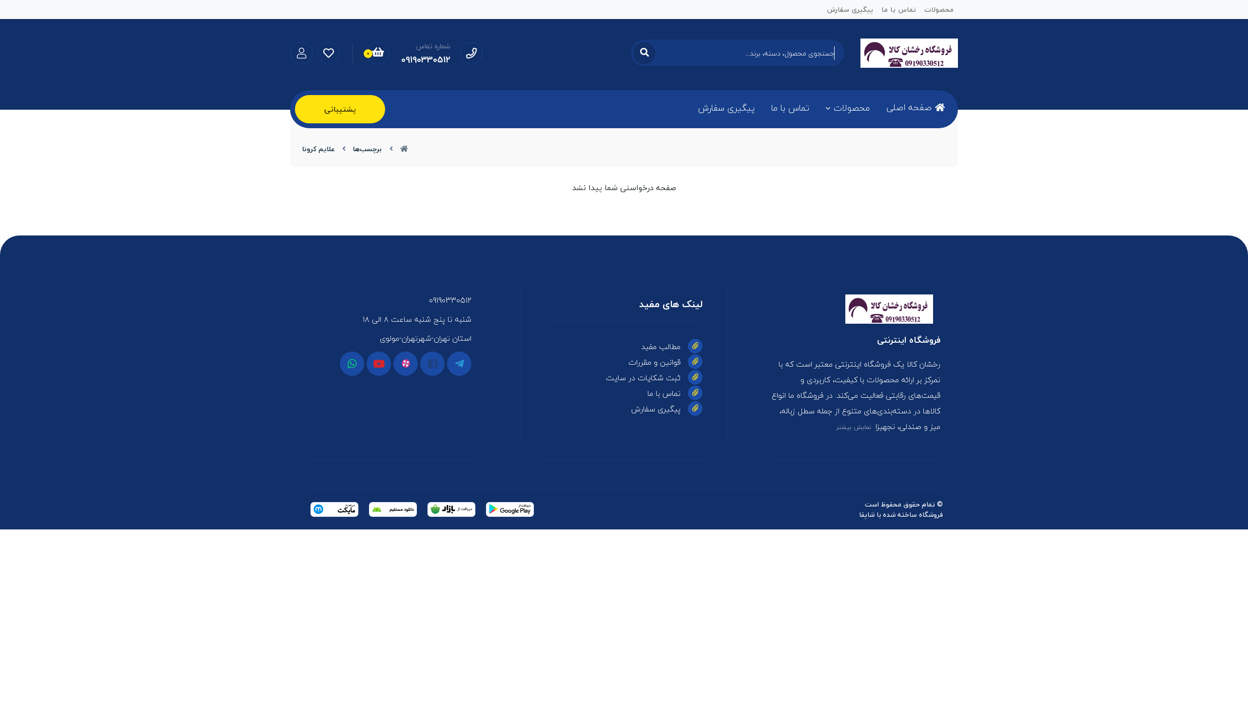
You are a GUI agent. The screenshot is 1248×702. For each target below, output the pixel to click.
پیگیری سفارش (726, 108)
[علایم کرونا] (855, 309)
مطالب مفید (661, 346)
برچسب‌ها (367, 149)
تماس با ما (790, 108)
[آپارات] (405, 363)
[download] (393, 509)
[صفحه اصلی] (404, 149)
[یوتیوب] (379, 363)
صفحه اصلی (909, 107)
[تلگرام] (459, 363)
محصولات (852, 108)
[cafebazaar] (451, 509)
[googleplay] (510, 509)
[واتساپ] (352, 363)
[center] (644, 53)
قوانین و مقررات (654, 362)
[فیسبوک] (432, 363)
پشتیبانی (340, 109)
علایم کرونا (318, 149)
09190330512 (450, 300)
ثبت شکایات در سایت (643, 378)
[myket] (334, 509)
